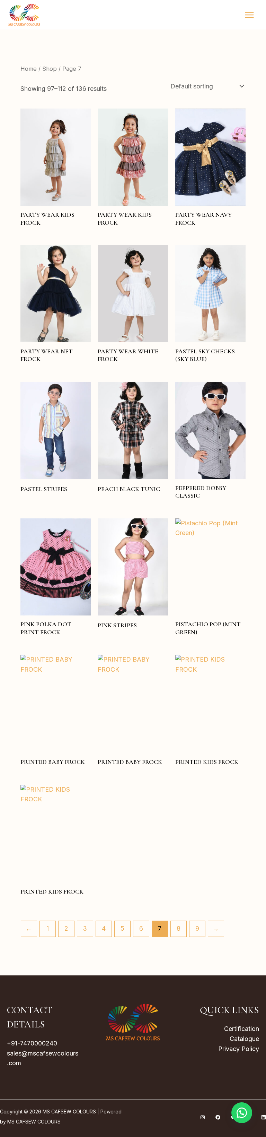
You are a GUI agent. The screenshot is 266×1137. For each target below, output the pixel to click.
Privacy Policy (238, 1048)
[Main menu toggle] (249, 14)
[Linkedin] (263, 1117)
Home (28, 68)
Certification (241, 1028)
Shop (49, 68)
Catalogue (244, 1038)
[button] (241, 1112)
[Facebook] (217, 1117)
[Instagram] (202, 1117)
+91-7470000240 (32, 1043)
